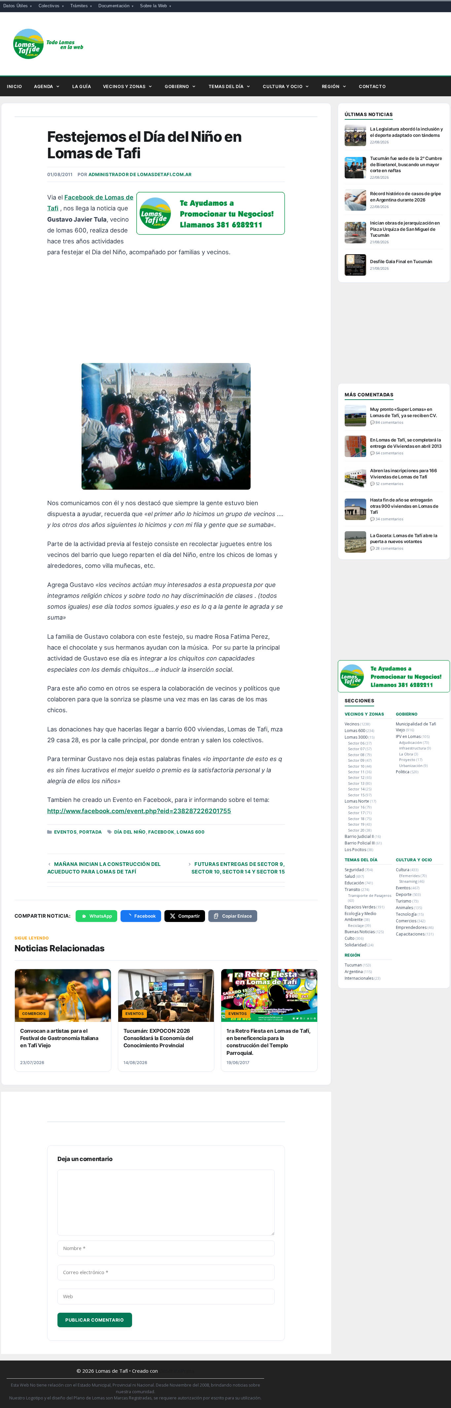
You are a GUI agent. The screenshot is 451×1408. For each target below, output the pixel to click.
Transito (352, 889)
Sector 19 (356, 824)
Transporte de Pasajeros (369, 895)
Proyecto (407, 759)
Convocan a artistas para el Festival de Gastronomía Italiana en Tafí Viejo (59, 1038)
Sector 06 (356, 743)
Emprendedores (411, 927)
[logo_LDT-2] (210, 232)
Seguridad (354, 869)
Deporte (404, 894)
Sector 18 (356, 818)
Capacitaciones (410, 934)
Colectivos (49, 5)
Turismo (403, 901)
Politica (402, 772)
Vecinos (352, 724)
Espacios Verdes (360, 907)
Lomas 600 (190, 832)
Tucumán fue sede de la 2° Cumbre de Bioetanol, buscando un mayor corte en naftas (406, 164)
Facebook (161, 832)
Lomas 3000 (356, 737)
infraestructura (412, 748)
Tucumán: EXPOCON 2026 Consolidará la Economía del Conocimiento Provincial (158, 1038)
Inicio (14, 86)
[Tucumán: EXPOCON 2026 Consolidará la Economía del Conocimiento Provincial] (166, 995)
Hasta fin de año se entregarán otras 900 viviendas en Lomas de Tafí (404, 505)
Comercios (406, 921)
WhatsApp (100, 916)
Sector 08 (356, 754)
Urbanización (411, 765)
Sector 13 (356, 783)
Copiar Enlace (237, 916)
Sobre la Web (153, 5)
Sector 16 (356, 807)
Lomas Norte (357, 801)
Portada (90, 832)
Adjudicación (410, 742)
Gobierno (177, 86)
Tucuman (353, 965)
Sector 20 (356, 830)
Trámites (79, 5)
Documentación (113, 5)
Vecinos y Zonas (124, 86)
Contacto (372, 86)
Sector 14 (356, 788)
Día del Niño (130, 832)
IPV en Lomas (408, 736)
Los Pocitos (355, 849)
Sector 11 (356, 771)
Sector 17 (356, 812)
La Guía (81, 86)
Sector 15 (356, 794)
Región (331, 86)
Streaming (408, 881)
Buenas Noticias (360, 931)
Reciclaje (356, 925)
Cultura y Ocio (282, 86)
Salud (350, 876)
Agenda (43, 86)
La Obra (406, 753)
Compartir (189, 916)
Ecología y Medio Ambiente (360, 916)
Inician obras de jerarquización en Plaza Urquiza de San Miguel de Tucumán (405, 228)
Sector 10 (356, 766)
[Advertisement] (167, 312)
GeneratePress (176, 1370)
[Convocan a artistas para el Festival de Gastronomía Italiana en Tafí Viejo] (63, 995)
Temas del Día (226, 86)
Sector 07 (356, 748)
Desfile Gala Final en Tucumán (401, 261)
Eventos (65, 832)
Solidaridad (355, 945)
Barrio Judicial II (359, 836)
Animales (404, 907)
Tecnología (406, 914)
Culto (350, 938)
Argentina (354, 971)
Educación (354, 883)
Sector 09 (356, 760)
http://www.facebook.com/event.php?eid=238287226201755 (139, 810)
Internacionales (359, 978)
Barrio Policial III (360, 843)
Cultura (402, 869)
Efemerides (409, 875)
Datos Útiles (15, 5)
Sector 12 (356, 777)
